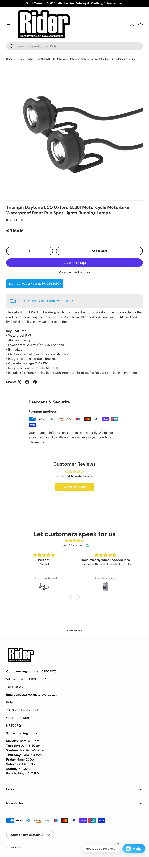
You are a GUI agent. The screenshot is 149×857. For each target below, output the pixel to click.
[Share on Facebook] (27, 382)
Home (9, 58)
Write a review (74, 487)
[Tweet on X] (19, 382)
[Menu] (8, 24)
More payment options (74, 272)
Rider (18, 847)
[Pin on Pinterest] (35, 382)
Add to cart (99, 251)
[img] (74, 540)
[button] (140, 24)
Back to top (74, 630)
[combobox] (74, 46)
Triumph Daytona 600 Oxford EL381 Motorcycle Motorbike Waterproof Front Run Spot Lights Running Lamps (75, 58)
